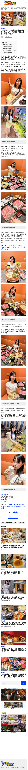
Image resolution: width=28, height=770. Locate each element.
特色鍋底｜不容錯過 (7, 48)
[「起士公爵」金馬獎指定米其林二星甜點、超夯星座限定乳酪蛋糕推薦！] (13, 561)
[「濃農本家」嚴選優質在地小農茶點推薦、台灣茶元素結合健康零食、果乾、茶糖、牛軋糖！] (13, 535)
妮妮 (3, 522)
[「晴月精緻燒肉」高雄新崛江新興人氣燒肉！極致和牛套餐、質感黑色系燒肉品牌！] (13, 664)
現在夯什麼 (3, 7)
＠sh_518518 (4, 494)
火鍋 (15, 522)
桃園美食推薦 (9, 522)
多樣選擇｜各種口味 (7, 46)
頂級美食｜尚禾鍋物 (7, 45)
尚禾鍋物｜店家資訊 (7, 52)
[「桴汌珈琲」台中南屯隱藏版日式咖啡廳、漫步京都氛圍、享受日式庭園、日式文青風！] (13, 587)
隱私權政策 (17, 767)
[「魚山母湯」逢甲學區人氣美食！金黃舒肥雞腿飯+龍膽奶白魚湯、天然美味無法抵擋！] (13, 612)
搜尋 (24, 683)
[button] (1, 2)
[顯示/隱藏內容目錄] (14, 43)
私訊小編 (22, 767)
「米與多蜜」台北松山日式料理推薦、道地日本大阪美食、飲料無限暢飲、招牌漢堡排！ (13, 506)
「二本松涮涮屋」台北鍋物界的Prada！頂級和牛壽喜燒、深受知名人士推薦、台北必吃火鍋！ (13, 247)
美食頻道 (10, 7)
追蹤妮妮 (15, 512)
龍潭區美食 (21, 522)
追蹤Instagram (12, 517)
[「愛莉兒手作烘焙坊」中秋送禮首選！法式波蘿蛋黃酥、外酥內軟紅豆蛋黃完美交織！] (13, 638)
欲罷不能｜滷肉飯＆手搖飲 (9, 50)
